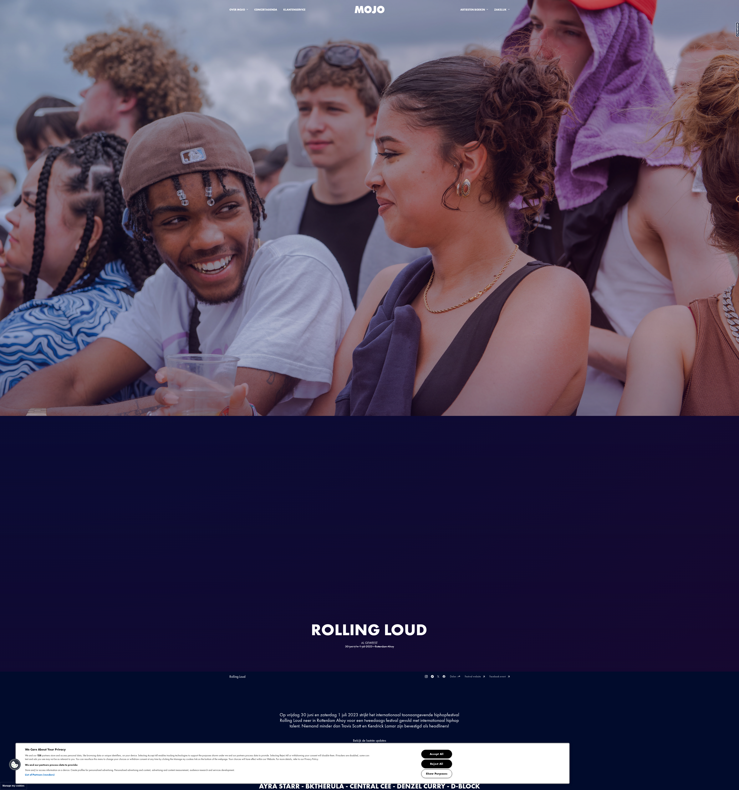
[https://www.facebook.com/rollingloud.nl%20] (444, 676)
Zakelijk (500, 9)
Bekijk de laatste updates (369, 740)
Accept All (437, 754)
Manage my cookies (13, 785)
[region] (292, 763)
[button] (15, 764)
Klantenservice (294, 9)
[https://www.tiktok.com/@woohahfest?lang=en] (432, 676)
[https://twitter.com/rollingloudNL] (438, 676)
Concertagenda (265, 9)
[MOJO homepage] (370, 9)
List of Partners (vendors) (40, 774)
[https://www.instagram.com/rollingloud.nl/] (426, 676)
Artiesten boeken (472, 9)
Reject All (436, 764)
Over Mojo (237, 9)
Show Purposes (436, 773)
